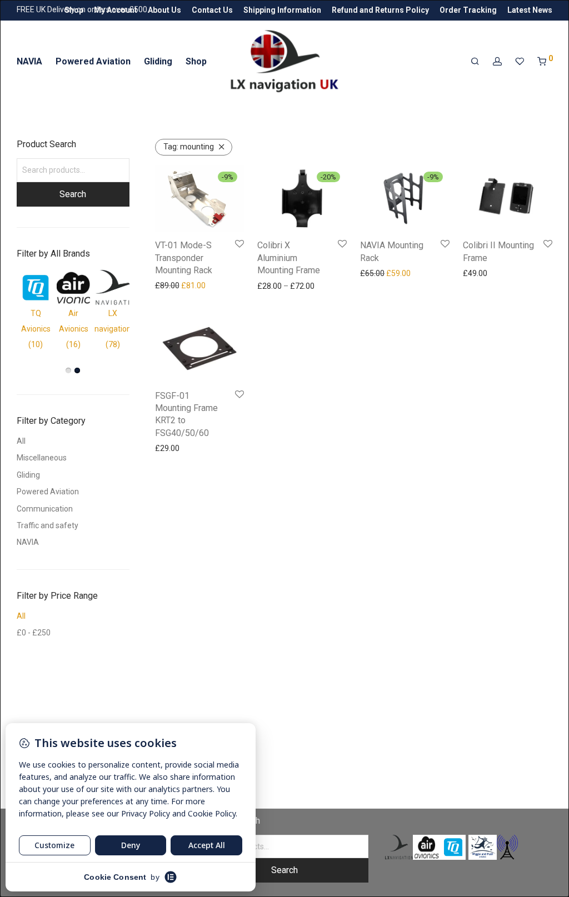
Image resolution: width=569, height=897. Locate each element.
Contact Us (212, 10)
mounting (188, 146)
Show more (172, 285)
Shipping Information (282, 10)
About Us (164, 10)
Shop (73, 10)
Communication (45, 508)
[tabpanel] (73, 311)
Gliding (158, 61)
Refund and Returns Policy (380, 10)
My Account (115, 10)
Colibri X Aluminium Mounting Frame (288, 257)
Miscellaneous (42, 457)
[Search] (475, 62)
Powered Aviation (93, 61)
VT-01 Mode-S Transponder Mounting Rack (183, 257)
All (21, 441)
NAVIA (29, 61)
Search (72, 194)
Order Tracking (468, 10)
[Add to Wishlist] (239, 244)
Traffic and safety (47, 525)
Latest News (529, 10)
